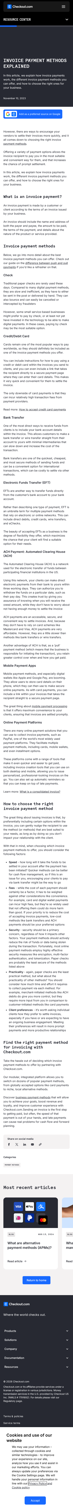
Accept (35, 1500)
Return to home (36, 1280)
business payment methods (33, 1097)
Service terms (11, 1423)
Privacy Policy (37, 1483)
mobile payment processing (49, 706)
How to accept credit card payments (42, 409)
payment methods (14, 143)
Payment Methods (12, 1165)
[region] (36, 1468)
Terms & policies (13, 1416)
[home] (20, 6)
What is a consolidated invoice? (40, 791)
